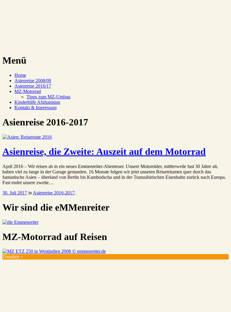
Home (20, 75)
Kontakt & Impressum (35, 107)
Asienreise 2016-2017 (54, 192)
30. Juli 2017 (14, 192)
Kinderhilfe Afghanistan (37, 102)
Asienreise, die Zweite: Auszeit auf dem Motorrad (104, 151)
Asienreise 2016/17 (32, 85)
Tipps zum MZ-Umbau (48, 96)
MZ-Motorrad (27, 91)
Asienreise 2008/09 (32, 80)
